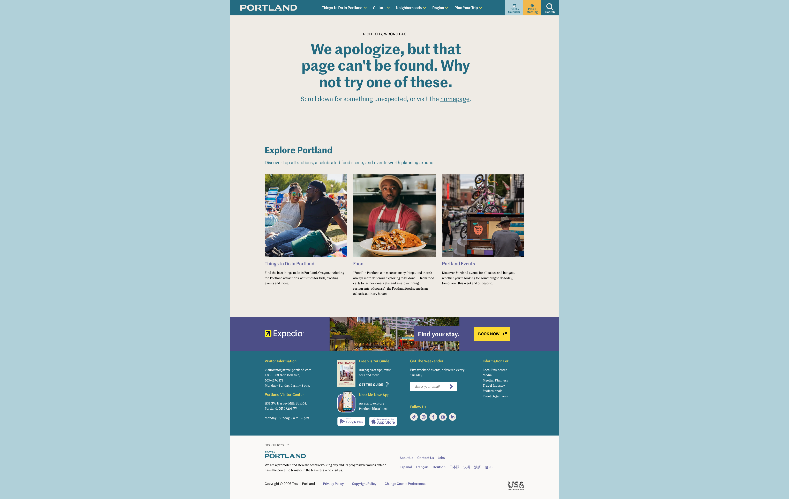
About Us (406, 457)
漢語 (477, 467)
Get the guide (371, 384)
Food (358, 263)
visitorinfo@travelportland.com (288, 370)
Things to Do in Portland (342, 7)
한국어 (490, 467)
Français (422, 467)
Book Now (488, 334)
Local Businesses (495, 370)
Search (550, 12)
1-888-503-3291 (275, 375)
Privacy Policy (333, 483)
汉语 (467, 467)
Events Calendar (514, 10)
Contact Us (425, 457)
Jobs (441, 457)
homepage (454, 98)
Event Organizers (495, 396)
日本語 (454, 467)
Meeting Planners (495, 380)
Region (438, 7)
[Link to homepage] (268, 8)
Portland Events (458, 263)
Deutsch (439, 467)
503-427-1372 (274, 380)
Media (487, 375)
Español (406, 467)
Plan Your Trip (466, 7)
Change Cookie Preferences (405, 483)
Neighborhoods (409, 7)
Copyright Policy (364, 483)
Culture (379, 7)
